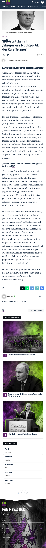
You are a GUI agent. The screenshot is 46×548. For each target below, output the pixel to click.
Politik (4, 37)
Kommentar (9, 480)
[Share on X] (3, 55)
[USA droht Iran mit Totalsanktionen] (23, 416)
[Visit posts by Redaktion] (4, 296)
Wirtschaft (9, 457)
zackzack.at (35, 76)
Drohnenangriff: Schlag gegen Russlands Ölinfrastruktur (25, 395)
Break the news (12, 317)
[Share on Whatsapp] (27, 288)
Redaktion (10, 60)
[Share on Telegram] (32, 288)
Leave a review (37, 310)
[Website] (40, 296)
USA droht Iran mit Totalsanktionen (22, 434)
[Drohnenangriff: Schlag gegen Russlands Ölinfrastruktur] (23, 376)
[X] (43, 296)
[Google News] (8, 514)
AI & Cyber (8, 472)
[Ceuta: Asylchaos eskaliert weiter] (23, 337)
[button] (4, 2)
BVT (13, 166)
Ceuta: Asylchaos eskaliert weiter (21, 354)
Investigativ (9, 465)
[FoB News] (8, 2)
